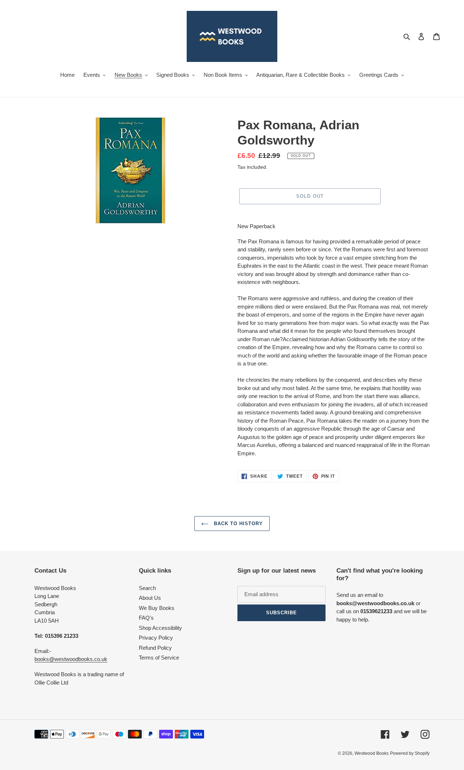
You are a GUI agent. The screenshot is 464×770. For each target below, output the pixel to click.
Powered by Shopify (410, 753)
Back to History (237, 523)
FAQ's (146, 618)
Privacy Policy (156, 638)
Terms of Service (159, 657)
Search (147, 588)
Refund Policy (155, 648)
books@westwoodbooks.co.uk (70, 659)
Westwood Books (372, 753)
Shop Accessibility (160, 628)
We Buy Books (156, 608)
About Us (150, 598)
